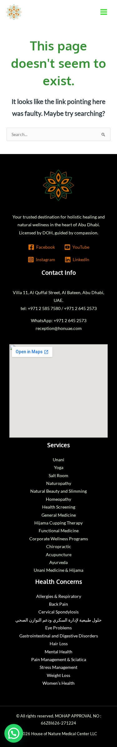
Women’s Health (58, 683)
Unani (58, 459)
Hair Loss (59, 643)
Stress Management (58, 667)
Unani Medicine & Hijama (58, 570)
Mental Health (58, 651)
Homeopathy (58, 499)
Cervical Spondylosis (58, 611)
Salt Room (58, 475)
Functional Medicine (59, 530)
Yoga (58, 467)
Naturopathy (58, 483)
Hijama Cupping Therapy (58, 522)
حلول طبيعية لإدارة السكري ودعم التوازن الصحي (58, 619)
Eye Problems (58, 627)
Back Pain (58, 604)
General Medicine (58, 515)
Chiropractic (58, 546)
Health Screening (58, 507)
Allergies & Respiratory (58, 596)
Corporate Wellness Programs (58, 538)
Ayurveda (58, 562)
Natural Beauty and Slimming (58, 491)
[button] (13, 733)
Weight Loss (58, 675)
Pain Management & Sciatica (58, 659)
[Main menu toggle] (104, 12)
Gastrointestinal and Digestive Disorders (58, 635)
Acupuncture (58, 554)
